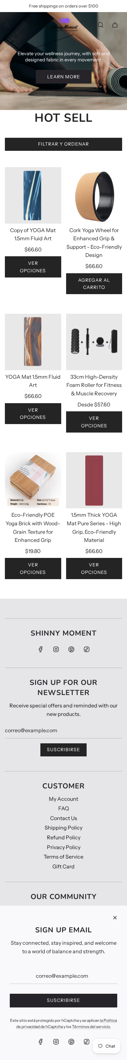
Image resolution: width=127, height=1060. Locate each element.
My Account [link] (63, 799)
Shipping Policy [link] (63, 827)
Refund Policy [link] (63, 837)
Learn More (63, 77)
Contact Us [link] (63, 818)
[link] (63, 25)
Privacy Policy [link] (63, 847)
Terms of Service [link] (63, 856)
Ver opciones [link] (33, 266)
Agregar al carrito (94, 283)
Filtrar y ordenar (63, 144)
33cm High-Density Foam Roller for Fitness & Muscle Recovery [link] (94, 385)
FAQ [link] (63, 808)
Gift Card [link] (63, 866)
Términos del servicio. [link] (91, 1026)
